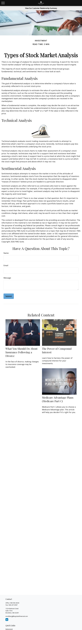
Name (6, 253)
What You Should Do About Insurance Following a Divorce (22, 352)
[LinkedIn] (7, 619)
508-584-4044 (14, 603)
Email (6, 265)
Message (7, 278)
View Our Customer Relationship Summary (41, 8)
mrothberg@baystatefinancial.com (17, 616)
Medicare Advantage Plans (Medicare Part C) (57, 399)
